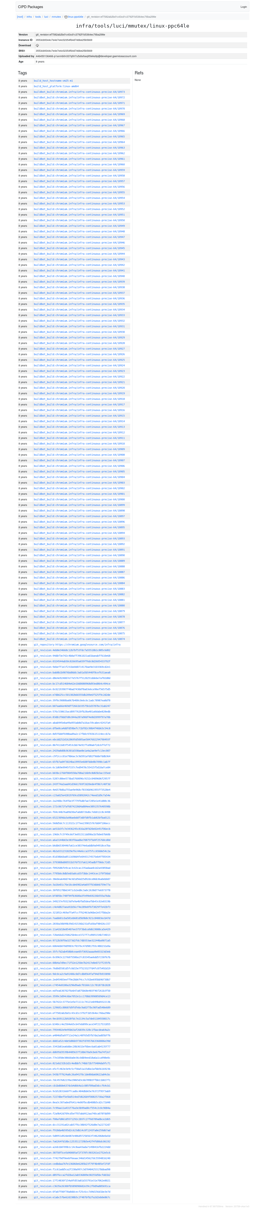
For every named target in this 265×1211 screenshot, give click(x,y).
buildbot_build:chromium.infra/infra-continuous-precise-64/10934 (79, 309)
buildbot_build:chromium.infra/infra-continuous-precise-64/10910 (79, 443)
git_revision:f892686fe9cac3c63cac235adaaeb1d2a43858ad (72, 867)
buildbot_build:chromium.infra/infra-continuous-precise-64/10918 (79, 398)
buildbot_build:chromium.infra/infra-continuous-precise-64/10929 (79, 337)
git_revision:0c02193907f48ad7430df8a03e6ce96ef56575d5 (72, 689)
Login (244, 6)
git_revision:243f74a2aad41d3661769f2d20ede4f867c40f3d (72, 784)
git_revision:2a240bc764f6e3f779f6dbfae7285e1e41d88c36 (72, 800)
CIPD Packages (30, 6)
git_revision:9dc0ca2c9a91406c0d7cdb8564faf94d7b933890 (72, 974)
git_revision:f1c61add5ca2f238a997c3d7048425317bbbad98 (72, 1169)
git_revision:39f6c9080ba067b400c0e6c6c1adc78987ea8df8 (72, 700)
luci (46, 16)
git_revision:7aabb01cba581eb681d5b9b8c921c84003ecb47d (72, 918)
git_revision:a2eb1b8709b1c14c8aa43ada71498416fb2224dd (72, 1147)
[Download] (37, 45)
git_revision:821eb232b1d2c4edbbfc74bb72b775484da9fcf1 (72, 1063)
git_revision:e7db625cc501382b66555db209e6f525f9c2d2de (72, 694)
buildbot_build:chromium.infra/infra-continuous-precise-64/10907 (79, 460)
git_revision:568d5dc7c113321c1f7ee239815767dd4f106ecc (72, 823)
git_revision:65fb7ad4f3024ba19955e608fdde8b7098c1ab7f (72, 761)
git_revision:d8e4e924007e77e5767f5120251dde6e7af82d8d (72, 678)
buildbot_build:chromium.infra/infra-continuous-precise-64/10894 (79, 532)
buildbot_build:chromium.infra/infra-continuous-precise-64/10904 (79, 477)
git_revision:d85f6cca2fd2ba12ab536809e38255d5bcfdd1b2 (72, 1175)
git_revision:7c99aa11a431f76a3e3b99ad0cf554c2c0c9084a (72, 1108)
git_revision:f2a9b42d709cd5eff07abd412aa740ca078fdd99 (72, 1113)
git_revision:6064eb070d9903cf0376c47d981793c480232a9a (72, 946)
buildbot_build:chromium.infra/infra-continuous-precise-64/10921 (79, 382)
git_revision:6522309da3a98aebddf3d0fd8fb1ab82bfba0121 (72, 817)
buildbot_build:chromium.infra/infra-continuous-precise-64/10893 (79, 538)
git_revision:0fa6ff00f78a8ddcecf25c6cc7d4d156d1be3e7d (72, 1191)
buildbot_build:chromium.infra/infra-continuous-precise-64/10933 (79, 315)
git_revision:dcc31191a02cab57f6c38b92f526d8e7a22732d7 (72, 1124)
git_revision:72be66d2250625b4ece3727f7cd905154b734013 (72, 934)
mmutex (56, 16)
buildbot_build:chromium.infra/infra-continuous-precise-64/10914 (79, 421)
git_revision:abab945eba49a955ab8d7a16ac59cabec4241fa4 (72, 722)
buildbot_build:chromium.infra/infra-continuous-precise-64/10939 (79, 281)
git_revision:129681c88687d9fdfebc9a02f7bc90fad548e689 (72, 1007)
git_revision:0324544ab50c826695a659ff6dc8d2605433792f (72, 661)
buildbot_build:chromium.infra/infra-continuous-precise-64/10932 (79, 320)
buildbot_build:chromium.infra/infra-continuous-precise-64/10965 (79, 136)
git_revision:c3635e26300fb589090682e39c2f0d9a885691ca (72, 1186)
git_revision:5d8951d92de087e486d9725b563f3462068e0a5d (72, 1135)
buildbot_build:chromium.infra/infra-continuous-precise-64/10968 (79, 119)
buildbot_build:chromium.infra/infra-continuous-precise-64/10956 (79, 186)
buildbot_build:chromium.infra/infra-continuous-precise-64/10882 (79, 594)
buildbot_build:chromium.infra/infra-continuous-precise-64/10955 (79, 192)
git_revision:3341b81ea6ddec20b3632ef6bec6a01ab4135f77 (72, 1046)
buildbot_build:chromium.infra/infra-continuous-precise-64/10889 (79, 560)
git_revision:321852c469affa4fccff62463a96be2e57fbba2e (72, 912)
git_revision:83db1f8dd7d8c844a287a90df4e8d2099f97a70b (72, 717)
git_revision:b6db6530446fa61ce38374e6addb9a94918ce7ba (72, 845)
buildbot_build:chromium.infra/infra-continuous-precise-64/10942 (79, 264)
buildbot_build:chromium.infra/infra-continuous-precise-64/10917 (79, 404)
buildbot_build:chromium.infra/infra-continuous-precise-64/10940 (79, 276)
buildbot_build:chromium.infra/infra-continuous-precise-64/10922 (79, 376)
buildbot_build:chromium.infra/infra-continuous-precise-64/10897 (79, 516)
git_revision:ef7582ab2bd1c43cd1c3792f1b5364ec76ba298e (72, 1013)
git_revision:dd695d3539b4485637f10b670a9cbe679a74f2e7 (72, 1052)
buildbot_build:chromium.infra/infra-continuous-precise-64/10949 (79, 225)
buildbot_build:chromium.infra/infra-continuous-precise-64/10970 (79, 108)
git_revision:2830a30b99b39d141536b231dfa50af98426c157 (72, 923)
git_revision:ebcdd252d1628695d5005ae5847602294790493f (72, 739)
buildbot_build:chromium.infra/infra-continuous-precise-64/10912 (79, 432)
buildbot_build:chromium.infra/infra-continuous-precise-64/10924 (79, 365)
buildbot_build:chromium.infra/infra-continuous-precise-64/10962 (79, 153)
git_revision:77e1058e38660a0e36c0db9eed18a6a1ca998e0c (72, 1057)
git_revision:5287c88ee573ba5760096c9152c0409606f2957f (72, 778)
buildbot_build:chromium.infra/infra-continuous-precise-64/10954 (79, 197)
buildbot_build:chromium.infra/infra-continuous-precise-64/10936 (79, 298)
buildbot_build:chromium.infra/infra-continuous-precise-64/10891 (79, 549)
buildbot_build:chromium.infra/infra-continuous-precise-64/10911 (79, 438)
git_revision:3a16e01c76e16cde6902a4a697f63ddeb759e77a (72, 884)
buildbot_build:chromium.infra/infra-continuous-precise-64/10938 (79, 287)
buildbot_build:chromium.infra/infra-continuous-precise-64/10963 (79, 147)
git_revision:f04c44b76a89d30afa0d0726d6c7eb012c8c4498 (72, 812)
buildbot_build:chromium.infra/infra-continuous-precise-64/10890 (79, 555)
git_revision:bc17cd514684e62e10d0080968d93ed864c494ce (72, 683)
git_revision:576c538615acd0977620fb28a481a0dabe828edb (72, 711)
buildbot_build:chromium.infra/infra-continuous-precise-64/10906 (79, 465)
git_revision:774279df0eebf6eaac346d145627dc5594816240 (72, 1158)
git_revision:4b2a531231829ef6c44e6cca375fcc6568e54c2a (72, 851)
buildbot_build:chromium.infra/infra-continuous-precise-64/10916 (79, 410)
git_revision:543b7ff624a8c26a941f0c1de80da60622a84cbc (72, 1074)
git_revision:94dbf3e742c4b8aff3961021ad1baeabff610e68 (72, 655)
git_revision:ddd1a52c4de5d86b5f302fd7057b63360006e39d (72, 1041)
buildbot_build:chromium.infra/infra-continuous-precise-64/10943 (79, 259)
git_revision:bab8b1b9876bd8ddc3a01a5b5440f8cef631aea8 (72, 672)
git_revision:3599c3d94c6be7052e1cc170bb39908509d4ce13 (72, 996)
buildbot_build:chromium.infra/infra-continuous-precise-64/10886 (79, 577)
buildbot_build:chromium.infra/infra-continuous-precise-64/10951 (79, 214)
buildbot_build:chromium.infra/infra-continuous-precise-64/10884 (79, 583)
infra (29, 16)
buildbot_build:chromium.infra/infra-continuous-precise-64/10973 (79, 91)
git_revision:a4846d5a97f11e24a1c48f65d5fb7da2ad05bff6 (72, 1035)
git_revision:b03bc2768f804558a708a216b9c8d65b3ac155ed (72, 773)
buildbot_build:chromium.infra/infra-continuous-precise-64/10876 (79, 627)
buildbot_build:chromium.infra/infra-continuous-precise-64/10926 (79, 354)
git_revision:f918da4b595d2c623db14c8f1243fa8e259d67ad (72, 1130)
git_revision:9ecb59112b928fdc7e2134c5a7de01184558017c (72, 1018)
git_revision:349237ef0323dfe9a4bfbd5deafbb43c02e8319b (72, 901)
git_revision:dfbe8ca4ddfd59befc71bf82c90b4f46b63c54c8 (72, 728)
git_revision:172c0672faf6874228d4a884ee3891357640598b (72, 806)
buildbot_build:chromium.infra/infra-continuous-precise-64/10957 (79, 181)
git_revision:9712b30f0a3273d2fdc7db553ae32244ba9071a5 (72, 940)
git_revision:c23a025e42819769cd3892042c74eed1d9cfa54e (72, 795)
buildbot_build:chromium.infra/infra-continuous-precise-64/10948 (79, 231)
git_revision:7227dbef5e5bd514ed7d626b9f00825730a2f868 (72, 1096)
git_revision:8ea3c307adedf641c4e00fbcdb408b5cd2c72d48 (72, 1102)
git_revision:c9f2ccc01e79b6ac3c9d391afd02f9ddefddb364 (72, 756)
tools (38, 16)
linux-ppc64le (75, 16)
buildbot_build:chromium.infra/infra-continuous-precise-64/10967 (79, 125)
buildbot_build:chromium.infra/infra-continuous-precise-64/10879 (79, 611)
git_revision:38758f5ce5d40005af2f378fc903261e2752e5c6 (72, 1152)
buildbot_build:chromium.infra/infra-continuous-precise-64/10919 (79, 393)
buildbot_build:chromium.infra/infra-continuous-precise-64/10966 (79, 130)
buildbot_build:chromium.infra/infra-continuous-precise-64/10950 (79, 220)
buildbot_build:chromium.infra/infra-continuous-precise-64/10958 (79, 175)
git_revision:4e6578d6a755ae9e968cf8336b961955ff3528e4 (72, 789)
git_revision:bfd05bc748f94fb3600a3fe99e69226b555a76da (72, 895)
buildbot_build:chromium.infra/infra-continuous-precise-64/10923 (79, 371)
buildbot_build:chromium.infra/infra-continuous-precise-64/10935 (79, 304)
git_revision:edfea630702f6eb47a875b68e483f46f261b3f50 (72, 990)
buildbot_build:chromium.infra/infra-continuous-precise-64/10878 (79, 616)
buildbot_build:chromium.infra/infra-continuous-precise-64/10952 (79, 209)
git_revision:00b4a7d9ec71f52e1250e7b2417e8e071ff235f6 (72, 962)
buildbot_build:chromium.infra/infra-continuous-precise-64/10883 (79, 588)
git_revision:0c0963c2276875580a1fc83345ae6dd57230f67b (72, 957)
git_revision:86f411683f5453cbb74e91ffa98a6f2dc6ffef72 (72, 745)
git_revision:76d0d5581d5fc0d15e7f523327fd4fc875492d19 (72, 968)
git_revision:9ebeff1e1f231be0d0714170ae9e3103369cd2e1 (72, 666)
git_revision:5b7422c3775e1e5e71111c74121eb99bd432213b (72, 1001)
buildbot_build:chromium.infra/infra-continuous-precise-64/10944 (79, 253)
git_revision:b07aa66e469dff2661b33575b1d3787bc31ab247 (72, 706)
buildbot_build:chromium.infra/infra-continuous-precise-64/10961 (79, 158)
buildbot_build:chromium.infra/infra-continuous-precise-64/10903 (79, 482)
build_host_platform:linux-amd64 (56, 86)
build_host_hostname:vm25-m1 (53, 80)
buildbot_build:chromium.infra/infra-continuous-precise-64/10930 (79, 331)
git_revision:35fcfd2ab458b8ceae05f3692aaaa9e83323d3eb (72, 951)
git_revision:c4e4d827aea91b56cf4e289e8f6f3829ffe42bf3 (72, 907)
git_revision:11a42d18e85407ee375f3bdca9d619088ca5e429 (72, 929)
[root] (20, 16)
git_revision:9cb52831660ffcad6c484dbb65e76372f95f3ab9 (72, 1091)
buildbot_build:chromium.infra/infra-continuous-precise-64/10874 (79, 639)
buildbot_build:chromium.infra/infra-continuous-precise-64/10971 (79, 103)
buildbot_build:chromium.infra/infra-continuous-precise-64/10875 (79, 633)
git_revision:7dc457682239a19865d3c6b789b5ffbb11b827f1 (72, 1080)
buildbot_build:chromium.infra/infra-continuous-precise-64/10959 (79, 170)
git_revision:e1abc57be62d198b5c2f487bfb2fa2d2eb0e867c (72, 1197)
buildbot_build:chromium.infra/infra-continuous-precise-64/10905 (79, 471)
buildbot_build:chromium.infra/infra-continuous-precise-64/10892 (79, 544)
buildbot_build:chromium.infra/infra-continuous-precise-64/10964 (79, 142)
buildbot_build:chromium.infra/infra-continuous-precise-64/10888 (79, 566)
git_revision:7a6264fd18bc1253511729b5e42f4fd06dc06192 (72, 1141)
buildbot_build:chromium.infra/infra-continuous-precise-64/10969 (79, 114)
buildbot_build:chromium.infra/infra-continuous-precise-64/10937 (79, 292)
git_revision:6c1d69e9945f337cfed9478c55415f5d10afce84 (72, 767)
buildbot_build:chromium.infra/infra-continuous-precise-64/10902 (79, 488)
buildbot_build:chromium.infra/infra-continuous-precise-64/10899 (79, 505)
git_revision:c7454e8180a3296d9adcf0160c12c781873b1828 (72, 985)
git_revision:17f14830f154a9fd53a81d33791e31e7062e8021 (72, 1180)
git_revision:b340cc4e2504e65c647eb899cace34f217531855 (72, 1024)
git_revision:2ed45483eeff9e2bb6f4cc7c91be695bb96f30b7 (72, 979)
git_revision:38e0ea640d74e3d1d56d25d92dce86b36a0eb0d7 (72, 879)
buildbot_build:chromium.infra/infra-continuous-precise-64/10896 (79, 521)
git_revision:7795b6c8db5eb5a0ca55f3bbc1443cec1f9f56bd (72, 873)
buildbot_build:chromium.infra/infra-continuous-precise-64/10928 (79, 343)
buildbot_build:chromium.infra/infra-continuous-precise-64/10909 (79, 449)
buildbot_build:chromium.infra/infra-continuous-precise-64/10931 (79, 326)
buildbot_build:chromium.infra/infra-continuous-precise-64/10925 (79, 359)
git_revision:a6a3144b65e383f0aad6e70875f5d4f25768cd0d (72, 840)
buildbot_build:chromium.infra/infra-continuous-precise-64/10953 (79, 203)
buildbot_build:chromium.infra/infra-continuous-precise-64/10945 (79, 248)
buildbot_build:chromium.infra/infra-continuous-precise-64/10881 (79, 599)
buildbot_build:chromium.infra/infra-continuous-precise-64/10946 (79, 242)
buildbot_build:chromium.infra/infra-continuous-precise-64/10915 (79, 415)
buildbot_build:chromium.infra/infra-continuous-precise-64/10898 (79, 510)
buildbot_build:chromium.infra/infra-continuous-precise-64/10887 (79, 572)
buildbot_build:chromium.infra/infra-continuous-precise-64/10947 (79, 237)
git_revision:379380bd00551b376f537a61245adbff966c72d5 (72, 862)
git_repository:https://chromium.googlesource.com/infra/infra (77, 644)
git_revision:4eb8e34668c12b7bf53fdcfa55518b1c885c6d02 (72, 650)
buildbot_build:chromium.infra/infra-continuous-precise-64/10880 (79, 605)
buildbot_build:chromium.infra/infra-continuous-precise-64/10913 (79, 426)
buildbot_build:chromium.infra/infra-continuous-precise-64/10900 (79, 499)
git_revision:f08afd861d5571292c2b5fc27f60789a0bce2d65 (72, 1119)
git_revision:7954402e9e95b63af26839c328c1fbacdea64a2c (72, 1029)
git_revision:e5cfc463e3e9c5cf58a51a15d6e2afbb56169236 (72, 1068)
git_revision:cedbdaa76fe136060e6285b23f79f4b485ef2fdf (72, 1163)
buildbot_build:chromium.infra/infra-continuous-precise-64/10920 (79, 387)
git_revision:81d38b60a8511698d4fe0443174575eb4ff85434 (72, 856)
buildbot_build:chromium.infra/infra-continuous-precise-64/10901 (79, 493)
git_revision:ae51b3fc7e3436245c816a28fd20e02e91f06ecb (72, 828)
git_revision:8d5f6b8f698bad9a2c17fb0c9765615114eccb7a (72, 733)
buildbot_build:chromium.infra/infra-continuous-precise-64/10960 (79, 164)
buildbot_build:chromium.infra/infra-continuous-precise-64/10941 (79, 270)
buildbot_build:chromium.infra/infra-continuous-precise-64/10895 (79, 527)
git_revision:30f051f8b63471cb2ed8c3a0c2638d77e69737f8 (72, 890)
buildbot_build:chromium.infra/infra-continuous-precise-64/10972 (79, 97)
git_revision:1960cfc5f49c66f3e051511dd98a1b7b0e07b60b (72, 834)
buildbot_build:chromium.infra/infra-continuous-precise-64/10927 (79, 348)
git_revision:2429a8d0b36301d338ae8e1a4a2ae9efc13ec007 (72, 750)
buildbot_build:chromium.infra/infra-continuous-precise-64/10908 (79, 454)
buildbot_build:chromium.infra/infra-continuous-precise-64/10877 (79, 622)
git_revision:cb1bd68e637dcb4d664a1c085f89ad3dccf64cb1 (72, 1085)
